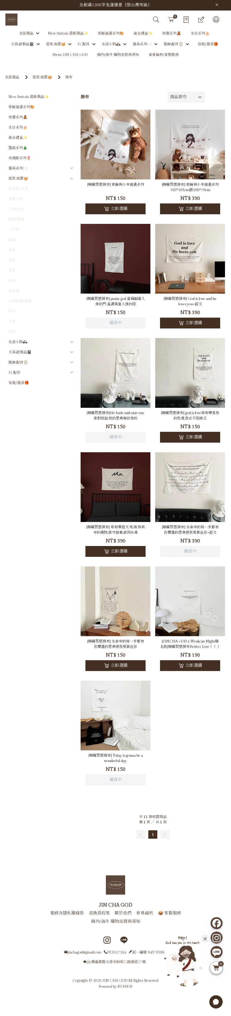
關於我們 (123, 913)
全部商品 (12, 77)
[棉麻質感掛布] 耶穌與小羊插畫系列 (115, 184)
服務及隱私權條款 (67, 913)
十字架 (13, 229)
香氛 (12, 270)
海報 (12, 281)
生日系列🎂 (17, 127)
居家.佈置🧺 (42, 77)
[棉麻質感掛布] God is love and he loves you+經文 (190, 301)
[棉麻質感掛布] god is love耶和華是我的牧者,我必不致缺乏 (190, 415)
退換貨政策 (99, 913)
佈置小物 (15, 199)
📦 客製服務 (169, 913)
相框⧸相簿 (16, 219)
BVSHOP (124, 986)
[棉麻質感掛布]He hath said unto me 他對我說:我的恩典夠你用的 (115, 415)
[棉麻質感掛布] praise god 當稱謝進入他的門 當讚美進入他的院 (115, 301)
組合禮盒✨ (17, 138)
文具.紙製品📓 (20, 352)
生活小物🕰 (17, 342)
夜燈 (12, 332)
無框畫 (13, 291)
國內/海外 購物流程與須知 (115, 921)
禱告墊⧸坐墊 (18, 189)
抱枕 (12, 260)
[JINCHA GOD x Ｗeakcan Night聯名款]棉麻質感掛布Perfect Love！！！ (190, 644)
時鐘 (12, 240)
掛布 (68, 77)
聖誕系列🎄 (17, 148)
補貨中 (115, 251)
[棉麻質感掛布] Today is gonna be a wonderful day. (115, 758)
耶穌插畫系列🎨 (21, 107)
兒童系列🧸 (17, 117)
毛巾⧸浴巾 (16, 209)
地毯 (12, 250)
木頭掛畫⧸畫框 (20, 301)
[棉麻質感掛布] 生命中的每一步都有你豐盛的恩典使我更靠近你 (115, 644)
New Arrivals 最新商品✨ (28, 97)
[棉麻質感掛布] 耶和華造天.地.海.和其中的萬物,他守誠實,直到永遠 (115, 530)
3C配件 (14, 373)
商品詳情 (115, 266)
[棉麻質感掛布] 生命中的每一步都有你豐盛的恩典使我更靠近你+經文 (190, 530)
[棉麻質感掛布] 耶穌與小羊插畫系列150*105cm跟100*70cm (190, 187)
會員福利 (144, 913)
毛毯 (12, 321)
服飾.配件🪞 (18, 362)
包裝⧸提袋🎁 (18, 383)
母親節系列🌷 (19, 158)
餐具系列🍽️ (17, 168)
